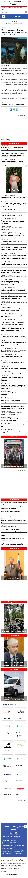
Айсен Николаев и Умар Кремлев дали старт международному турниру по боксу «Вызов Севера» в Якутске (13, 386)
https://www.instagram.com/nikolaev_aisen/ (12, 104)
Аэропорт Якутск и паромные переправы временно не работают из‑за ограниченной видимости (13, 379)
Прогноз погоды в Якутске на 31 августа (12, 373)
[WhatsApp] (14, 110)
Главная (7, 826)
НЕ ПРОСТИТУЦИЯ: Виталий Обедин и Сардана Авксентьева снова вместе (14, 3)
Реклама (12, 828)
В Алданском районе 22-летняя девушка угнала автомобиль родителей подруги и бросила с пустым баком (14, 205)
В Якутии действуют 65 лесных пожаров (12, 211)
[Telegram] (17, 110)
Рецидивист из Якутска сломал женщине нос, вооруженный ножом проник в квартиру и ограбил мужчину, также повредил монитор (13, 257)
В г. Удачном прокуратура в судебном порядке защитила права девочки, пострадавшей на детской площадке (13, 290)
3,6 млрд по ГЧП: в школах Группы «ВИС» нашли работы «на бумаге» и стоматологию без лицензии (13, 221)
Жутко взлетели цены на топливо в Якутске (13, 516)
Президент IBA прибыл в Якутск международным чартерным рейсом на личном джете (12, 400)
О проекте (14, 826)
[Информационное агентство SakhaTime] (16, 16)
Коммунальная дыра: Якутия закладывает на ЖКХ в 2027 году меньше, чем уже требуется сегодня (13, 344)
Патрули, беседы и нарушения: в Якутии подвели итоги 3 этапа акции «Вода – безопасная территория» (12, 283)
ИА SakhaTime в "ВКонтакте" (14, 23)
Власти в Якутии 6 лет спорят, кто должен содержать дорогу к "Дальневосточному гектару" (12, 330)
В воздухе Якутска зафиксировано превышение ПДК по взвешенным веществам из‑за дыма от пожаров (14, 264)
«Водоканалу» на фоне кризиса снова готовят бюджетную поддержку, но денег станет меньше (13, 249)
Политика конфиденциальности (9, 840)
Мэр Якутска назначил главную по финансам (13, 368)
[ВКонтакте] (11, 110)
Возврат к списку (5, 139)
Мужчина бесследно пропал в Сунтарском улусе (14, 276)
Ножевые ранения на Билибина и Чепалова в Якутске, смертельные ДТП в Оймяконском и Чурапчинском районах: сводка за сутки (13, 322)
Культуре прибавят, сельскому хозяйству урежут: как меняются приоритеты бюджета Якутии (13, 235)
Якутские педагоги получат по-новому (11, 215)
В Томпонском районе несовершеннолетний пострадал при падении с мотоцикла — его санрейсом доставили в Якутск (13, 155)
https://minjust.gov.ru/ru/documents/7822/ (10, 868)
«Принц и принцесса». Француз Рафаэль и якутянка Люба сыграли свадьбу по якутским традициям (13, 520)
